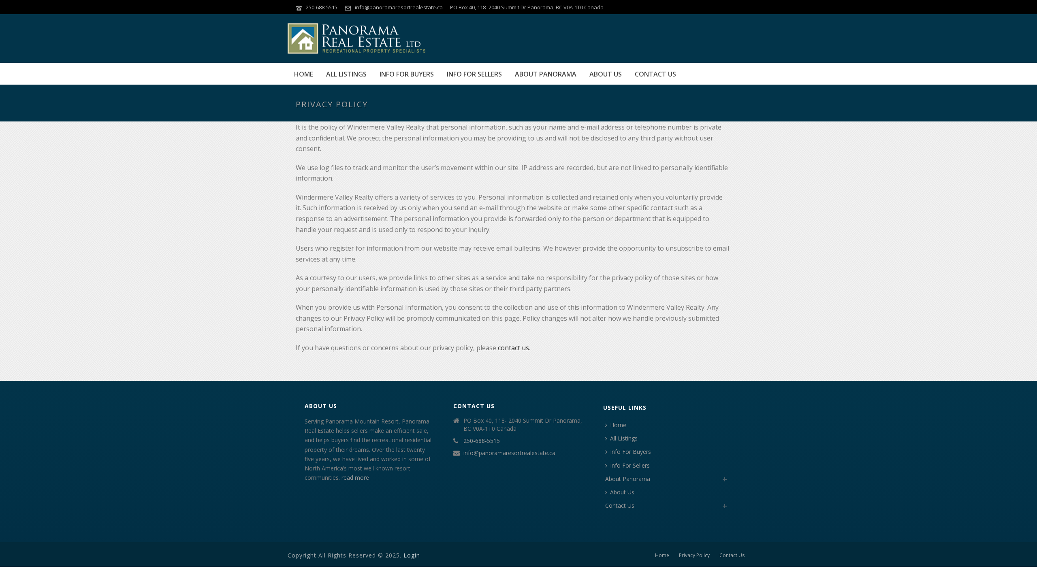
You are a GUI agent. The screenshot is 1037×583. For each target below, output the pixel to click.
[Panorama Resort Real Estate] (356, 38)
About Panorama (545, 74)
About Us (605, 74)
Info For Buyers (407, 74)
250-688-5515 (321, 7)
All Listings (346, 74)
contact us (513, 347)
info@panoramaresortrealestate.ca (399, 7)
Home (303, 74)
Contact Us (655, 74)
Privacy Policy (694, 555)
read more (355, 477)
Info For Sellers (474, 74)
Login (411, 555)
